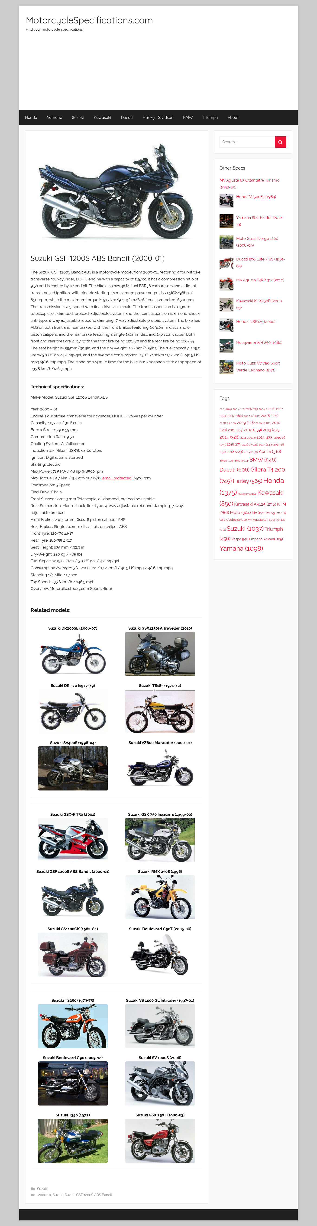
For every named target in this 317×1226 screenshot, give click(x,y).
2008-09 (228, 423)
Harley (247, 481)
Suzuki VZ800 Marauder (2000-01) (160, 742)
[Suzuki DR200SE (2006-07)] (73, 635)
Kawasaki (102, 117)
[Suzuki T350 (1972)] (73, 1122)
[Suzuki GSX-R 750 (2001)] (73, 821)
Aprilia (270, 451)
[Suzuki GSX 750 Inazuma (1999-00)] (160, 821)
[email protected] (117, 478)
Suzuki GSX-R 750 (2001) (72, 814)
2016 (234, 444)
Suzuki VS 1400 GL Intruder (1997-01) (160, 1000)
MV (258, 513)
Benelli (226, 460)
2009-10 (263, 423)
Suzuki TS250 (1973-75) (73, 1000)
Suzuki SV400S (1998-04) (73, 742)
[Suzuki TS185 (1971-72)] (160, 692)
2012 (253, 429)
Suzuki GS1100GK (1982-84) (73, 929)
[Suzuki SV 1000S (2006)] (160, 1064)
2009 (246, 422)
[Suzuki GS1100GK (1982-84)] (73, 935)
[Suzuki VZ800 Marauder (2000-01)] (160, 749)
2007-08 (252, 416)
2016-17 (250, 444)
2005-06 (267, 409)
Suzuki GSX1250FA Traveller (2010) (160, 628)
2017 (265, 444)
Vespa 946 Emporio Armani (257, 539)
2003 (226, 409)
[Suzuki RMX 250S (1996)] (160, 878)
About (233, 117)
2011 (235, 430)
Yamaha (54, 117)
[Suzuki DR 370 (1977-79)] (73, 692)
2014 (229, 436)
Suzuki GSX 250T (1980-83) (160, 1115)
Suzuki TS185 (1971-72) (160, 685)
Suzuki (78, 117)
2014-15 (248, 437)
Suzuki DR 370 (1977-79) (73, 685)
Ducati (127, 117)
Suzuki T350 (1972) (73, 1115)
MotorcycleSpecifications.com (89, 20)
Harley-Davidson (158, 117)
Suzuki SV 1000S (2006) (160, 1057)
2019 (251, 452)
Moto (240, 512)
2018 (234, 451)
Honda (31, 117)
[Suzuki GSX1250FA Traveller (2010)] (160, 635)
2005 (252, 409)
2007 (235, 416)
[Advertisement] (158, 75)
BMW (188, 117)
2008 (269, 415)
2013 (272, 429)
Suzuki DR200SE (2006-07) (72, 628)
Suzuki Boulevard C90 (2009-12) (73, 1057)
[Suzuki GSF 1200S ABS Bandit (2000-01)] (73, 878)
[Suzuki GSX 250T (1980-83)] (160, 1122)
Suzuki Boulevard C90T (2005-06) (160, 929)
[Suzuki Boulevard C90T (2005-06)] (160, 935)
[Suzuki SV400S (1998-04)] (73, 749)
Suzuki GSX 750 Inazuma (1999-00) (160, 814)
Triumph (210, 117)
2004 (239, 409)
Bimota (241, 460)
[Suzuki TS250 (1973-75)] (73, 1007)
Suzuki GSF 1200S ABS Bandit (88, 1195)
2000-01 (44, 1195)
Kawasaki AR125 (255, 504)
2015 (265, 437)
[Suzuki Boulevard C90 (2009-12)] (73, 1064)
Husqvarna (247, 493)
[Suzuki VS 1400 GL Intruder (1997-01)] (160, 1007)
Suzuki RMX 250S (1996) (160, 871)
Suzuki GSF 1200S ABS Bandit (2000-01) (72, 871)
